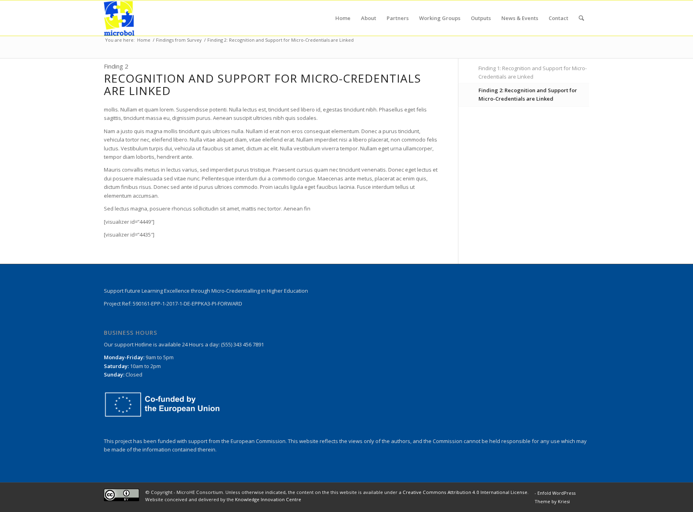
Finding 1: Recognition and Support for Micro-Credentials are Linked (532, 72)
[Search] (581, 18)
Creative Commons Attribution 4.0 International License (465, 492)
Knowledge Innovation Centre (268, 499)
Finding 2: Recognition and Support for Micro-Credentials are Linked (527, 94)
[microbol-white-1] (119, 18)
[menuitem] (343, 18)
